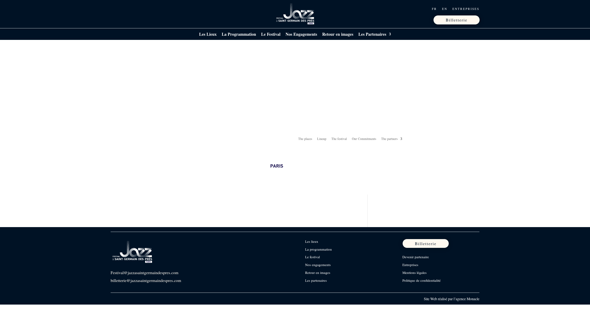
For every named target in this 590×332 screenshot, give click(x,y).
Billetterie (456, 20)
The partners (389, 138)
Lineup (321, 138)
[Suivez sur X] (134, 9)
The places (305, 138)
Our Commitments (364, 138)
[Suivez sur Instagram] (124, 9)
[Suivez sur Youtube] (144, 9)
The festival (339, 138)
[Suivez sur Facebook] (114, 9)
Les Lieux (208, 35)
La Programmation (239, 35)
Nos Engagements (301, 35)
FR (434, 9)
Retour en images (337, 35)
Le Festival (270, 35)
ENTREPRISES (465, 9)
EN (444, 9)
